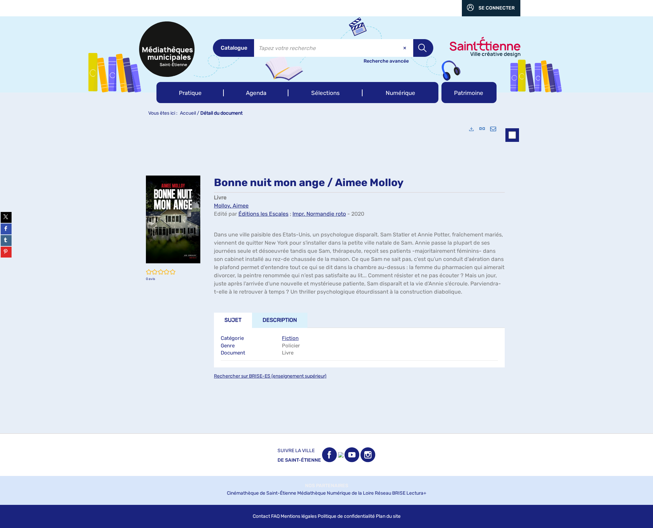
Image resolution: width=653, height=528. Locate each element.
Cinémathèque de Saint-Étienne (261, 493)
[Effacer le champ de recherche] (405, 48)
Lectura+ (416, 493)
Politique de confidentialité (346, 516)
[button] (190, 92)
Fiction (290, 338)
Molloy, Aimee (231, 205)
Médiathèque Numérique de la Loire (335, 493)
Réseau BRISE (390, 493)
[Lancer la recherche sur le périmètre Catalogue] (423, 48)
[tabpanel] (326, 277)
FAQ (275, 516)
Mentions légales (299, 516)
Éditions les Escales (263, 214)
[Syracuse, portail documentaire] (167, 49)
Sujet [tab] (232, 320)
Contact (261, 516)
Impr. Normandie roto (319, 214)
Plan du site (388, 516)
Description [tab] (280, 320)
